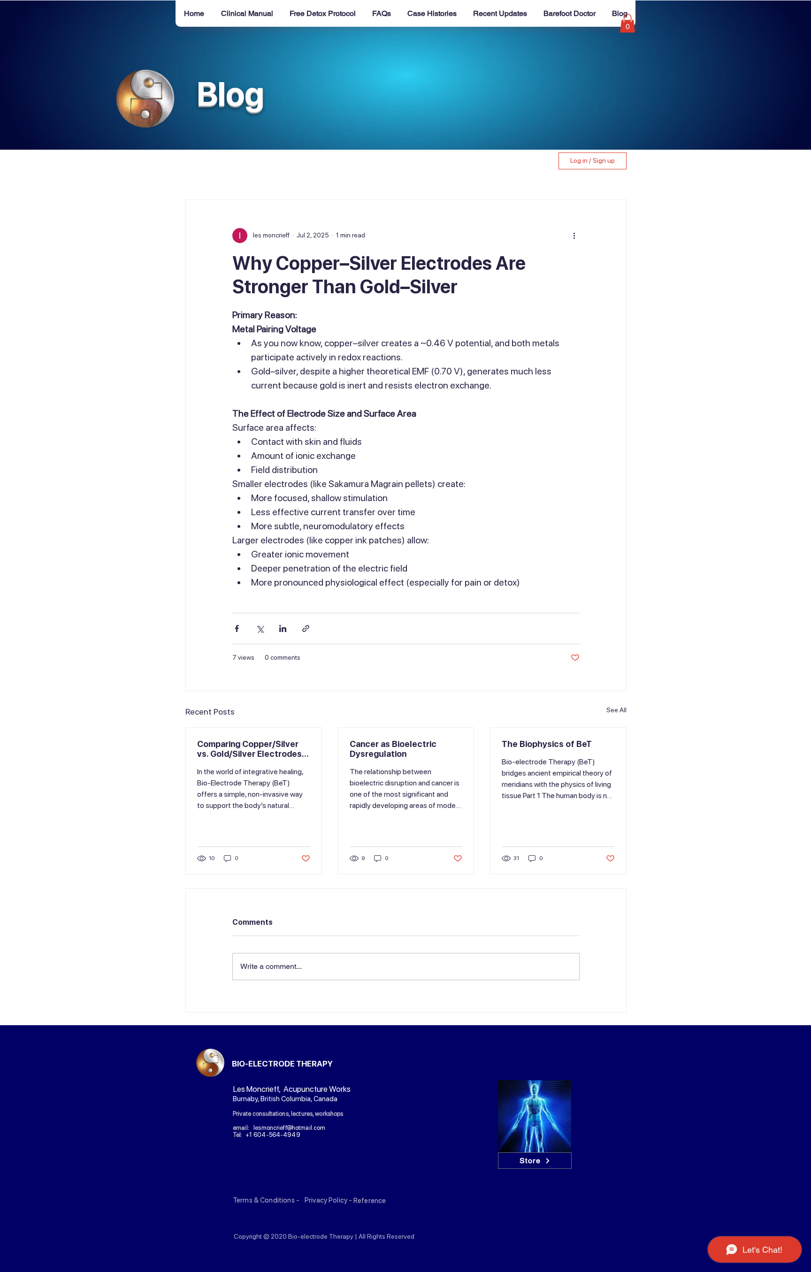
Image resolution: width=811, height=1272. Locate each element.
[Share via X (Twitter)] (259, 628)
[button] (627, 23)
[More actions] (574, 235)
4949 (291, 1134)
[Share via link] (305, 628)
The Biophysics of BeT (547, 744)
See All (616, 710)
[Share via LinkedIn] (282, 628)
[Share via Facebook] (236, 628)
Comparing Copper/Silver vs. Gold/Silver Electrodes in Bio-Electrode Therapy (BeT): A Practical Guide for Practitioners (251, 749)
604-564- (268, 1134)
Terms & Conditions (264, 1200)
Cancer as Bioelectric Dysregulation (393, 749)
